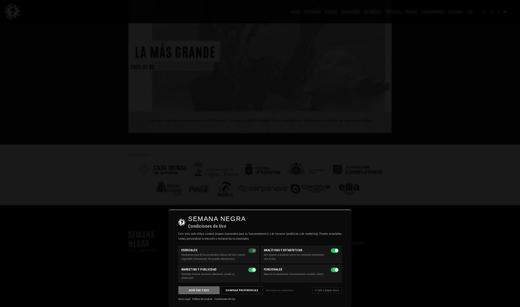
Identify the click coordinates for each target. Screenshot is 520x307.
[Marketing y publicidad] (252, 270)
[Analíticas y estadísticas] (335, 250)
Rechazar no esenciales (280, 290)
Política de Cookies (202, 299)
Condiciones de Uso (224, 299)
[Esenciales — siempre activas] (252, 250)
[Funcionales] (335, 270)
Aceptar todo (199, 290)
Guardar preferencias (242, 290)
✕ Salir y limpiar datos (327, 290)
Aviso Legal (184, 299)
